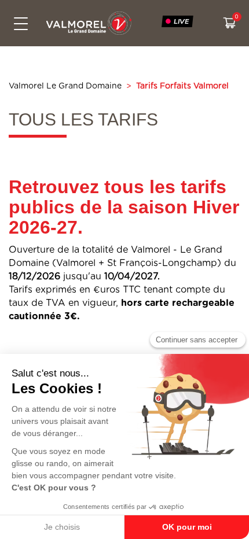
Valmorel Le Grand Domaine (65, 86)
